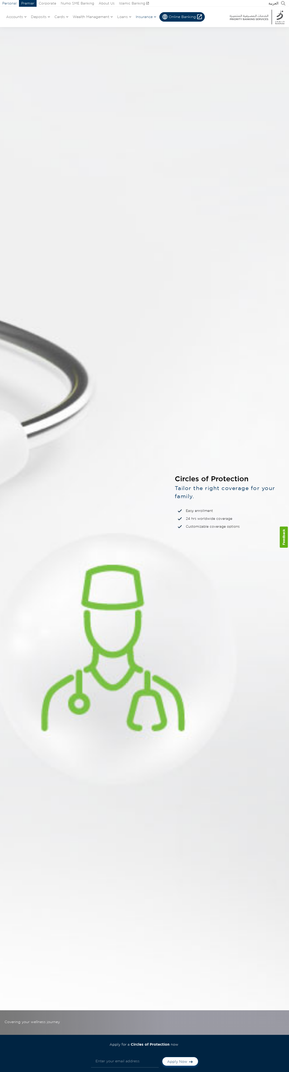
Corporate (47, 3)
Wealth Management (91, 17)
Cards (59, 17)
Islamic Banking (132, 3)
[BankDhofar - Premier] (257, 17)
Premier (27, 3)
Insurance (144, 17)
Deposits (39, 17)
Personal (9, 3)
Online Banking (182, 17)
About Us (106, 3)
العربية (273, 3)
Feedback (283, 537)
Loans (122, 17)
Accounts (14, 17)
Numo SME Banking (77, 3)
